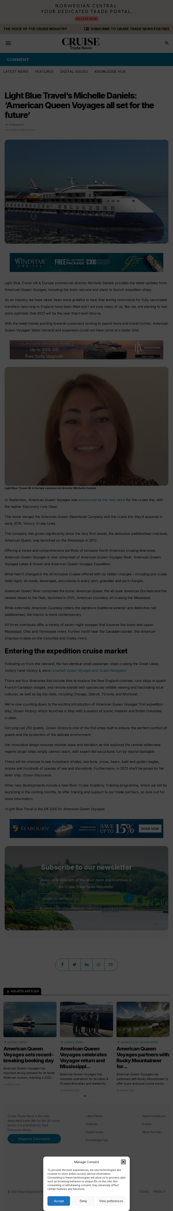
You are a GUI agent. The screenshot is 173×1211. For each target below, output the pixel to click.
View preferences (111, 1201)
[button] (123, 1162)
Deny (83, 1201)
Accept (59, 1201)
